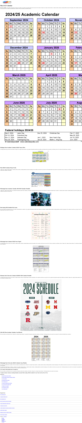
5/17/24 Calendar (4, 378)
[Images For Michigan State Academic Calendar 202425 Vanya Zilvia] (41, 78)
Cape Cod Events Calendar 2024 (6, 384)
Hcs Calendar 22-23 (4, 381)
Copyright (3, 419)
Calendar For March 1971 (3, 396)
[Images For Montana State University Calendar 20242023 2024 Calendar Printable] (41, 259)
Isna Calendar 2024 (3, 394)
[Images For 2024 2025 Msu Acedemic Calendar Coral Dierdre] (41, 305)
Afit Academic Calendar (5, 387)
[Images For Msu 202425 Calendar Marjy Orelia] (41, 158)
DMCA (3, 420)
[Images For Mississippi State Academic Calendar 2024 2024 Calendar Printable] (41, 179)
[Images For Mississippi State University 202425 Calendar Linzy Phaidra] (41, 348)
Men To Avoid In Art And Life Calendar (5, 401)
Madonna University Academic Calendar (5, 412)
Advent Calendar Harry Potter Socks (5, 403)
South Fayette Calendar (3, 410)
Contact (3, 418)
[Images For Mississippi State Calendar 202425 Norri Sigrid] (41, 225)
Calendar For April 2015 (3, 405)
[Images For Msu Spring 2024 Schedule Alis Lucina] (41, 199)
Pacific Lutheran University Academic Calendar (8, 377)
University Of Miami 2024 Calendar (7, 383)
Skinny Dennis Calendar (3, 414)
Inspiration (5, 416)
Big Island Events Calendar (5, 380)
